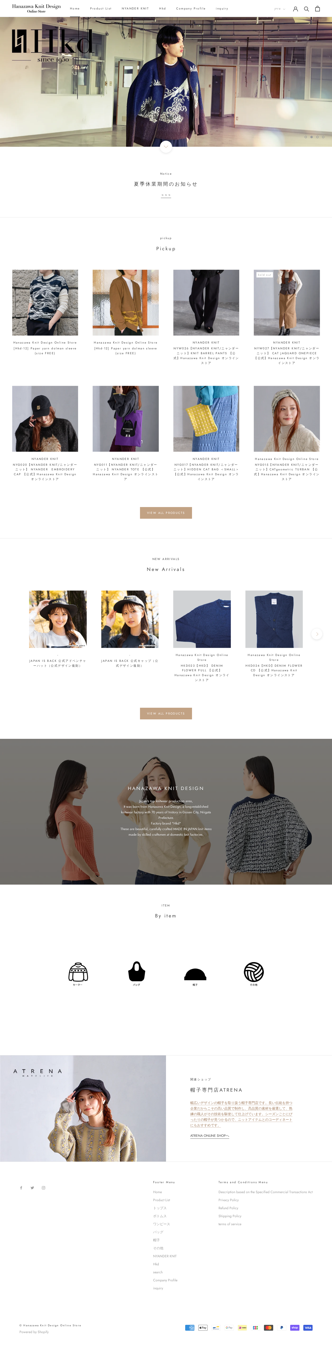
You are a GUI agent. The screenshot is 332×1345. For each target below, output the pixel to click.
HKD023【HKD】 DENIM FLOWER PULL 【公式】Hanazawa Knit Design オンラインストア (202, 673)
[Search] (306, 8)
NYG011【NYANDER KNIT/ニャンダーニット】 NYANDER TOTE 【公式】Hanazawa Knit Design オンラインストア (125, 472)
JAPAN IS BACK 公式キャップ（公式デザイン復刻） (129, 663)
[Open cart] (317, 8)
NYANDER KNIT (135, 8)
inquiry (222, 8)
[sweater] (78, 976)
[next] (316, 634)
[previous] (15, 634)
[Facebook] (21, 1187)
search (158, 1272)
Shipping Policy (229, 1216)
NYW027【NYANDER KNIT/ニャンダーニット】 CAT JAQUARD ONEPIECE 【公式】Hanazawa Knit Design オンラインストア (287, 355)
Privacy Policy (228, 1200)
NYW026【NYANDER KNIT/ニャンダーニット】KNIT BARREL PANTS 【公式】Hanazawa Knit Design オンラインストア (206, 355)
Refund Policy (228, 1208)
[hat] (195, 976)
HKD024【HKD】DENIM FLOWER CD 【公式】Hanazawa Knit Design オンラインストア (274, 671)
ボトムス (160, 1216)
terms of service (229, 1224)
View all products (166, 513)
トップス (160, 1208)
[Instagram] (43, 1187)
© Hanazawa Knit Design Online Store (50, 1325)
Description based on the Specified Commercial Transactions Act (265, 1192)
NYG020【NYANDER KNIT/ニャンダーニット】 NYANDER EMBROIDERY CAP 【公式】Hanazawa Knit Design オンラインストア (45, 472)
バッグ (158, 1232)
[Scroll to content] (166, 147)
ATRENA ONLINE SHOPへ (209, 1135)
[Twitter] (32, 1187)
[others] (253, 976)
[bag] (136, 976)
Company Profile (191, 8)
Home (75, 8)
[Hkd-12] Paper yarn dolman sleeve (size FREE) (45, 350)
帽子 (156, 1240)
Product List (101, 8)
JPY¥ (277, 9)
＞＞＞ (166, 194)
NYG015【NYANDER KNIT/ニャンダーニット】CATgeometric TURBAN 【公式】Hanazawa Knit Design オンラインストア (287, 472)
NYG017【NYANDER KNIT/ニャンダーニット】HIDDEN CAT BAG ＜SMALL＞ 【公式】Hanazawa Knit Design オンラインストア (206, 472)
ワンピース (161, 1224)
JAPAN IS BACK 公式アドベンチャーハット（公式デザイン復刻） (58, 663)
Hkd (162, 8)
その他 (158, 1248)
